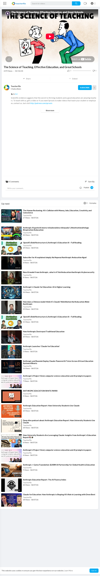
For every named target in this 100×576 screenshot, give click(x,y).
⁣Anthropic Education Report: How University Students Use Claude (51, 405)
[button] (93, 3)
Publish (87, 187)
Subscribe (85, 87)
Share (28, 79)
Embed (74, 79)
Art (16, 94)
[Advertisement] (50, 144)
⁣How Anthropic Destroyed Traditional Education (44, 331)
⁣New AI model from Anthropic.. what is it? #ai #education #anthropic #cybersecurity (58, 272)
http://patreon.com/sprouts (41, 103)
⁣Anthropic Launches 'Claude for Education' (41, 346)
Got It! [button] (94, 571)
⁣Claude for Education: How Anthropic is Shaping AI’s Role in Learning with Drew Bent (59, 494)
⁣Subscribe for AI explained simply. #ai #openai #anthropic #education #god (54, 257)
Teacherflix (16, 86)
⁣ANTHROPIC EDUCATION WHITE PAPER (40, 391)
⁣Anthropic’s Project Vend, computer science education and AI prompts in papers (57, 376)
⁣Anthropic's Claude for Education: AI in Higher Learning (46, 287)
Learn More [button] (68, 571)
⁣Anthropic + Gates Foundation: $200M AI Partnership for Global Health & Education (59, 465)
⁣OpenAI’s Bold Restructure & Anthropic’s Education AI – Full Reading (52, 242)
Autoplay (92, 203)
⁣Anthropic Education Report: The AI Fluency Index (44, 480)
